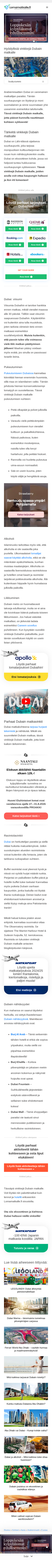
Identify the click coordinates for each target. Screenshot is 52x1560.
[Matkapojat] (26, 976)
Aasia (23, 1530)
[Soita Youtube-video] (26, 701)
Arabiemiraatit (33, 1530)
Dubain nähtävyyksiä (16, 1019)
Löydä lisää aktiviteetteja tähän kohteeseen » (26, 1167)
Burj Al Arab (18, 1034)
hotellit (18, 1197)
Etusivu (7, 1530)
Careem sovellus (27, 625)
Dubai (7, 841)
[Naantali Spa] (26, 28)
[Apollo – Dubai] (26, 667)
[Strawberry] (26, 506)
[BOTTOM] (26, 1239)
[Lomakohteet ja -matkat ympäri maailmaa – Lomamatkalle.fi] (14, 7)
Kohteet (15, 1530)
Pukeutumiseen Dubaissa (19, 373)
